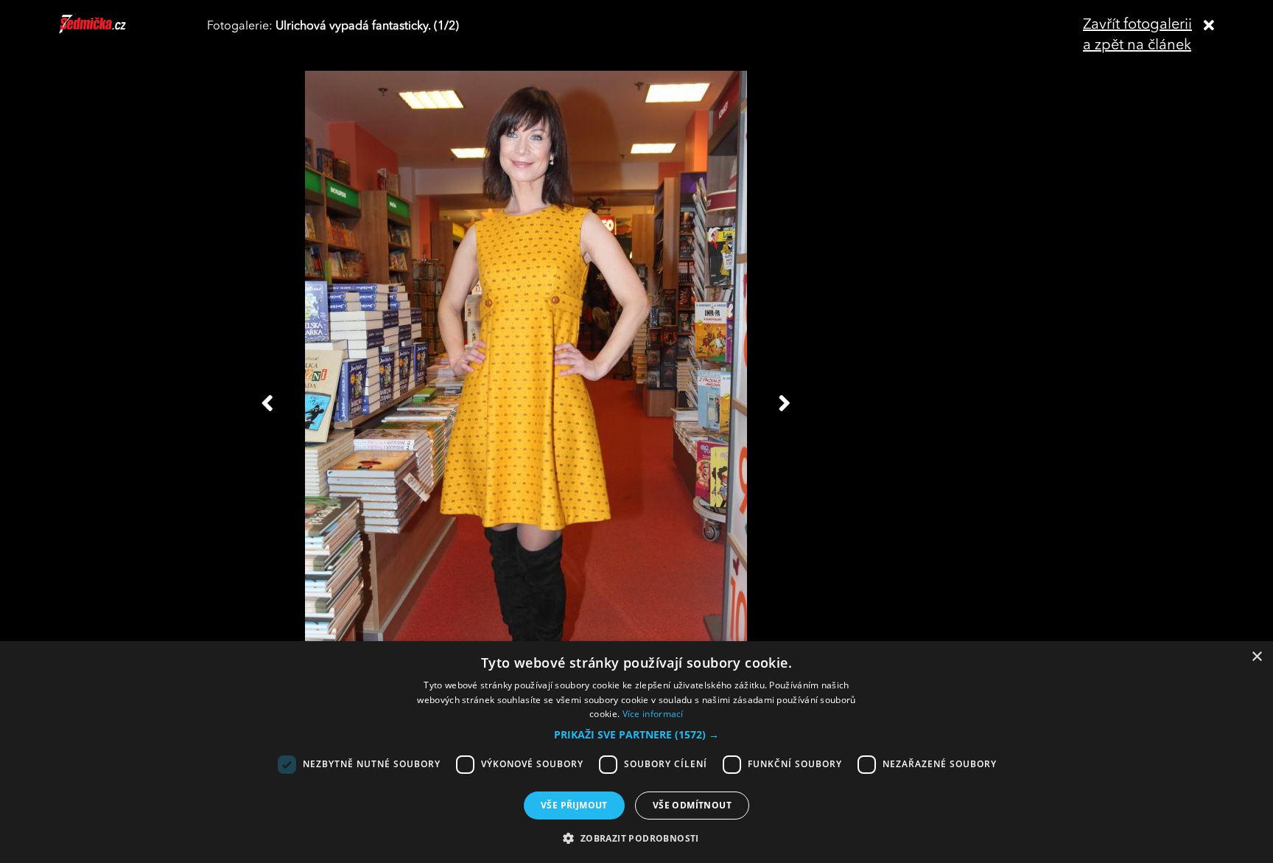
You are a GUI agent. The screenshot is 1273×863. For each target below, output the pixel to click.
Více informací (653, 713)
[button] (636, 734)
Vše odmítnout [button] (692, 805)
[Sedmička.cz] (111, 31)
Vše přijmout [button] (574, 805)
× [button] (1256, 657)
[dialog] (636, 752)
